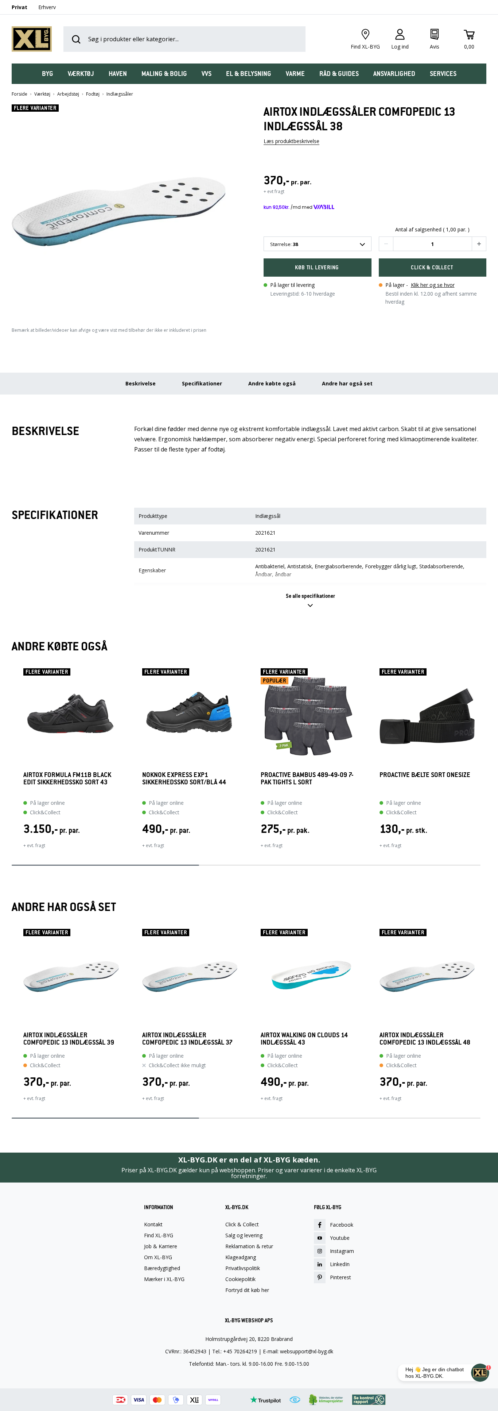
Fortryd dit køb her (247, 1290)
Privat (19, 7)
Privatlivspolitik (242, 1268)
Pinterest (340, 1277)
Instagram (342, 1250)
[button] (123, 209)
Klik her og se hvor (433, 284)
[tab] (47, 74)
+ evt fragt (274, 191)
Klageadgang (240, 1257)
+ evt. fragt (34, 845)
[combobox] (317, 244)
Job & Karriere (160, 1246)
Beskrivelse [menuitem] (140, 383)
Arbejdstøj (68, 94)
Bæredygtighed (162, 1268)
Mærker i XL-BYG (164, 1279)
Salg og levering (243, 1235)
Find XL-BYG (158, 1235)
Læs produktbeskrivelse (291, 141)
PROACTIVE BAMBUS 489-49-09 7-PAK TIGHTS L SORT (307, 778)
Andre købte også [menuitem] (272, 383)
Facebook (341, 1224)
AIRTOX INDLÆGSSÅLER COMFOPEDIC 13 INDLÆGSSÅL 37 (187, 1038)
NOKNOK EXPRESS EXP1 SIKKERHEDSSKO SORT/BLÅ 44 (184, 778)
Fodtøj (93, 94)
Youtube (340, 1237)
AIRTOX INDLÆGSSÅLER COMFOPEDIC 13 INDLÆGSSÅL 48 (425, 1038)
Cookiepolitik (240, 1279)
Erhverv (47, 7)
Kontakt (153, 1224)
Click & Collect (242, 1224)
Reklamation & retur (249, 1246)
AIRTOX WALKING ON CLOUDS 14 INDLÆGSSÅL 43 (304, 1038)
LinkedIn (340, 1264)
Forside (19, 94)
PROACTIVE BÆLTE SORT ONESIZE (425, 775)
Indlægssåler (119, 94)
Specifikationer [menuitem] (202, 383)
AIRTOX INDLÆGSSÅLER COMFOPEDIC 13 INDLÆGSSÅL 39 (68, 1038)
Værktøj (42, 94)
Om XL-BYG (158, 1257)
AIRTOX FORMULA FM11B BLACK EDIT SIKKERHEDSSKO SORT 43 (67, 778)
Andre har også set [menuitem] (347, 383)
